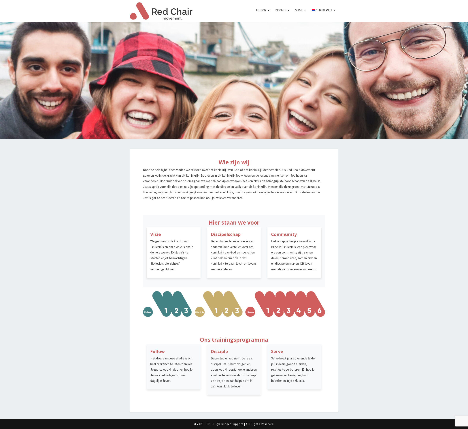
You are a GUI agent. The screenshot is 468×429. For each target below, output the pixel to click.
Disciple (280, 10)
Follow (261, 10)
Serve (299, 10)
